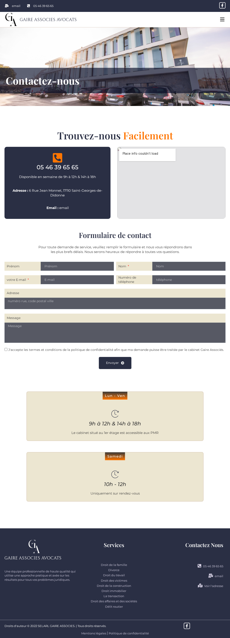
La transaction (114, 596)
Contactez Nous (204, 544)
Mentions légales (93, 633)
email (64, 208)
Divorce (113, 570)
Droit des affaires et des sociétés (114, 601)
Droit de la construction (114, 585)
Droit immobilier (114, 591)
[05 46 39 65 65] (57, 157)
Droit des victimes (114, 580)
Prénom (13, 266)
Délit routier (114, 606)
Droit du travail (114, 575)
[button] (222, 19)
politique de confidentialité (92, 350)
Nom (122, 266)
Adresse (13, 293)
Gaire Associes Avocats (48, 19)
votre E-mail (17, 280)
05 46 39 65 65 (57, 167)
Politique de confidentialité (129, 633)
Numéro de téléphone (127, 279)
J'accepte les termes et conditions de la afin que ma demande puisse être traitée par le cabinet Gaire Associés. (116, 350)
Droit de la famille (114, 565)
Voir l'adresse (213, 586)
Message (13, 318)
